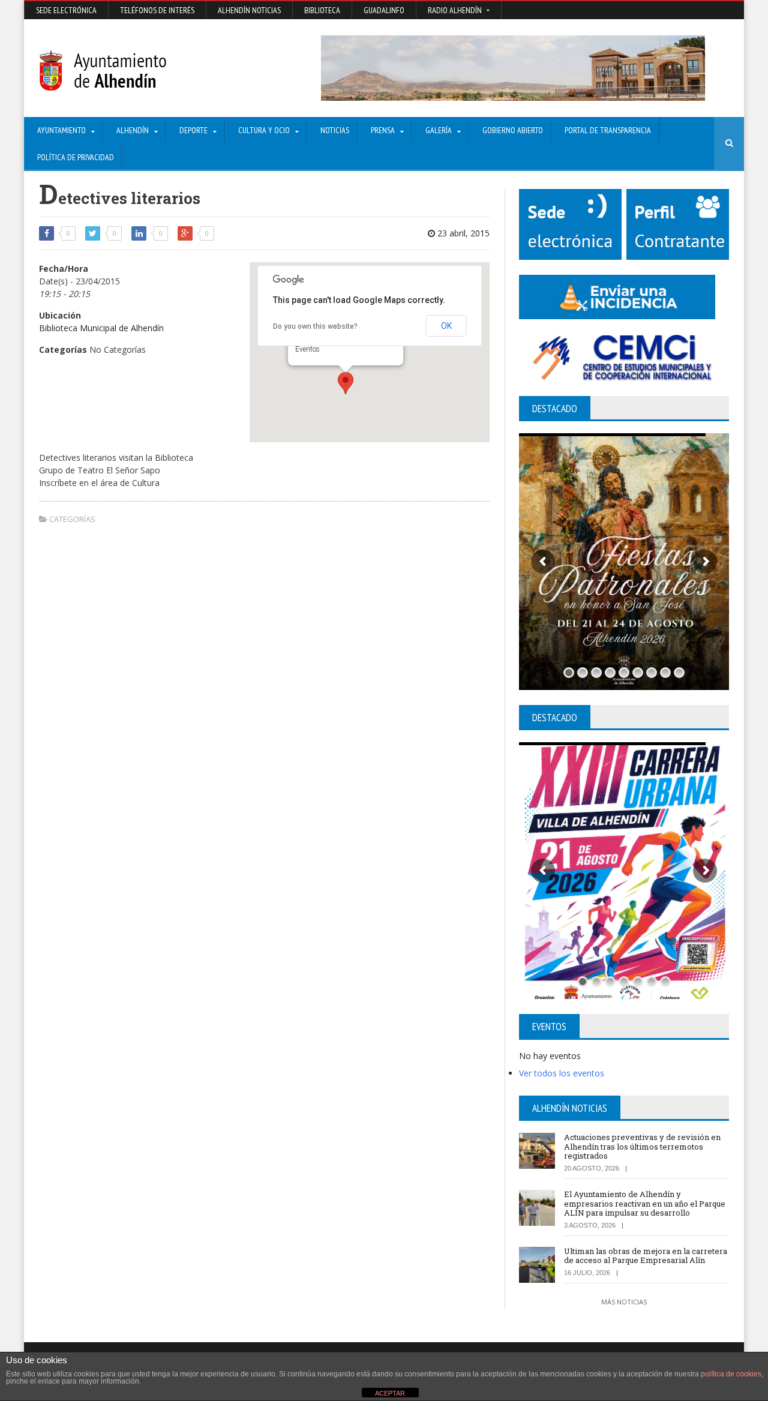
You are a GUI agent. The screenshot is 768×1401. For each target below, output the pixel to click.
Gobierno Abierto (512, 130)
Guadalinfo (384, 10)
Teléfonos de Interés (157, 10)
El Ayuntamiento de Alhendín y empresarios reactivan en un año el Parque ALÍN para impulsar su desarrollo (644, 1203)
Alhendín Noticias (249, 10)
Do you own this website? (315, 326)
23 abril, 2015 (462, 233)
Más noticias (624, 1301)
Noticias (334, 130)
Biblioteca (322, 10)
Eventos (307, 349)
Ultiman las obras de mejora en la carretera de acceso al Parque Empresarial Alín (645, 1256)
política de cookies (731, 1374)
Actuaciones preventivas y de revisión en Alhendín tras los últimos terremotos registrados (642, 1146)
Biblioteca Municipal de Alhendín (101, 328)
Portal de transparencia (608, 130)
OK (446, 326)
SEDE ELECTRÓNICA (66, 10)
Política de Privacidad (75, 157)
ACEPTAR (390, 1393)
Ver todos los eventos (561, 1073)
